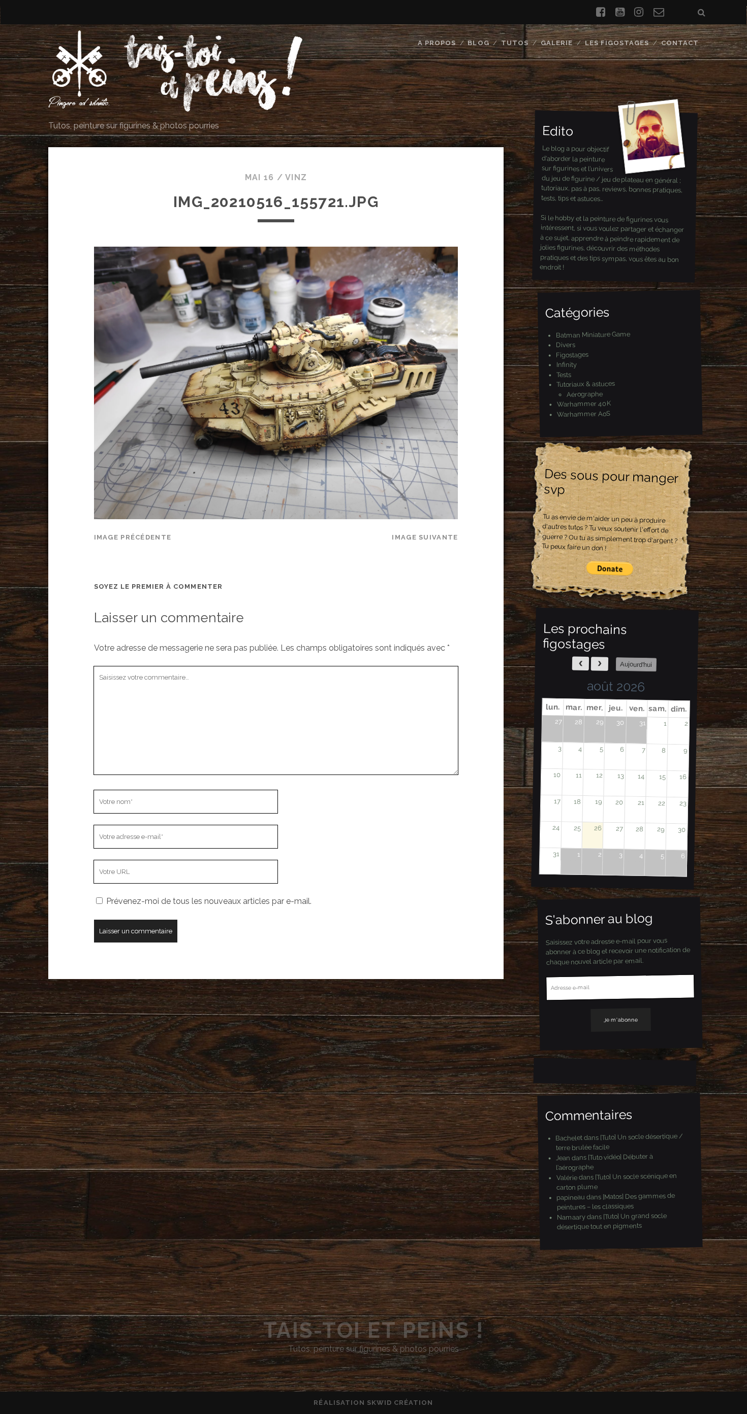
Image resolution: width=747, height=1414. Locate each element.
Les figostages (617, 43)
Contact (680, 43)
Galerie (557, 43)
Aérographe (585, 394)
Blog (478, 43)
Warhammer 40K (584, 403)
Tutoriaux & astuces (585, 384)
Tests (563, 375)
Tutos (514, 43)
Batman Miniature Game (592, 334)
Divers (565, 345)
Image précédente (132, 537)
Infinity (566, 364)
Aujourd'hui (636, 664)
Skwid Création (400, 1402)
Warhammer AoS (583, 413)
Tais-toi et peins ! (373, 1330)
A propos (437, 43)
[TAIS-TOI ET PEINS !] (175, 107)
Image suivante (425, 537)
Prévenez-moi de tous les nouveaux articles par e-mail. (209, 901)
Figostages (572, 354)
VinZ (296, 177)
